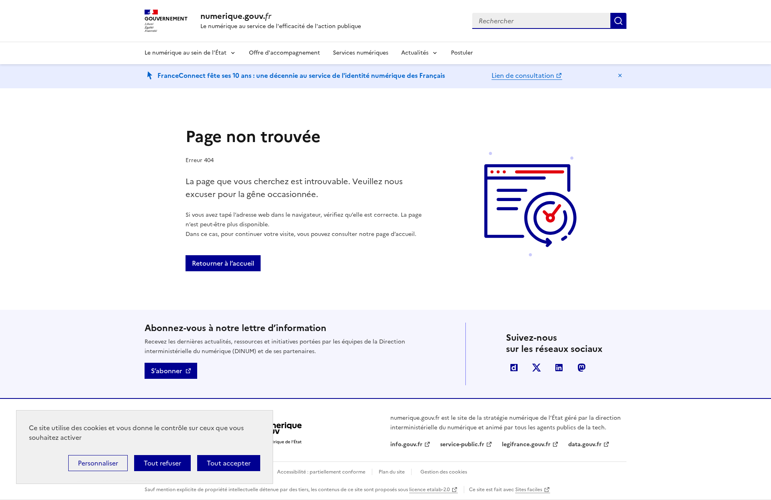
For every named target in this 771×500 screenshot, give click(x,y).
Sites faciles (528, 489)
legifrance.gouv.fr (526, 444)
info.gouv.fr (406, 444)
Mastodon (581, 368)
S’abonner (166, 371)
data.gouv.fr (585, 444)
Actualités (414, 53)
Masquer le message (620, 75)
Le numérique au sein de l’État (185, 53)
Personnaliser (98, 463)
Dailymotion (514, 368)
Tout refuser (162, 463)
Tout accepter (229, 463)
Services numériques (360, 53)
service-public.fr (462, 444)
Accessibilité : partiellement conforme (321, 472)
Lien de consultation (523, 75)
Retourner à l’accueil (223, 263)
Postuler (462, 53)
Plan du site (392, 472)
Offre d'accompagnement (284, 53)
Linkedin (559, 368)
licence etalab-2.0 (429, 489)
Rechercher (618, 21)
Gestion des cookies (443, 472)
